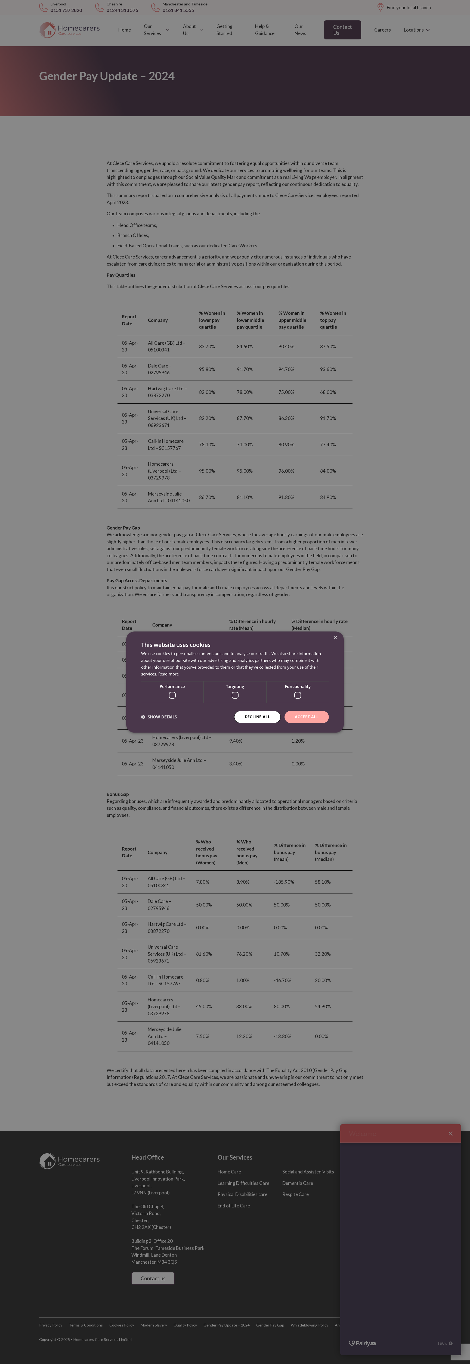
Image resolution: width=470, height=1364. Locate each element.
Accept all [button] (307, 716)
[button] (159, 716)
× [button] (335, 638)
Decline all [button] (257, 716)
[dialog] (235, 682)
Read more (168, 674)
